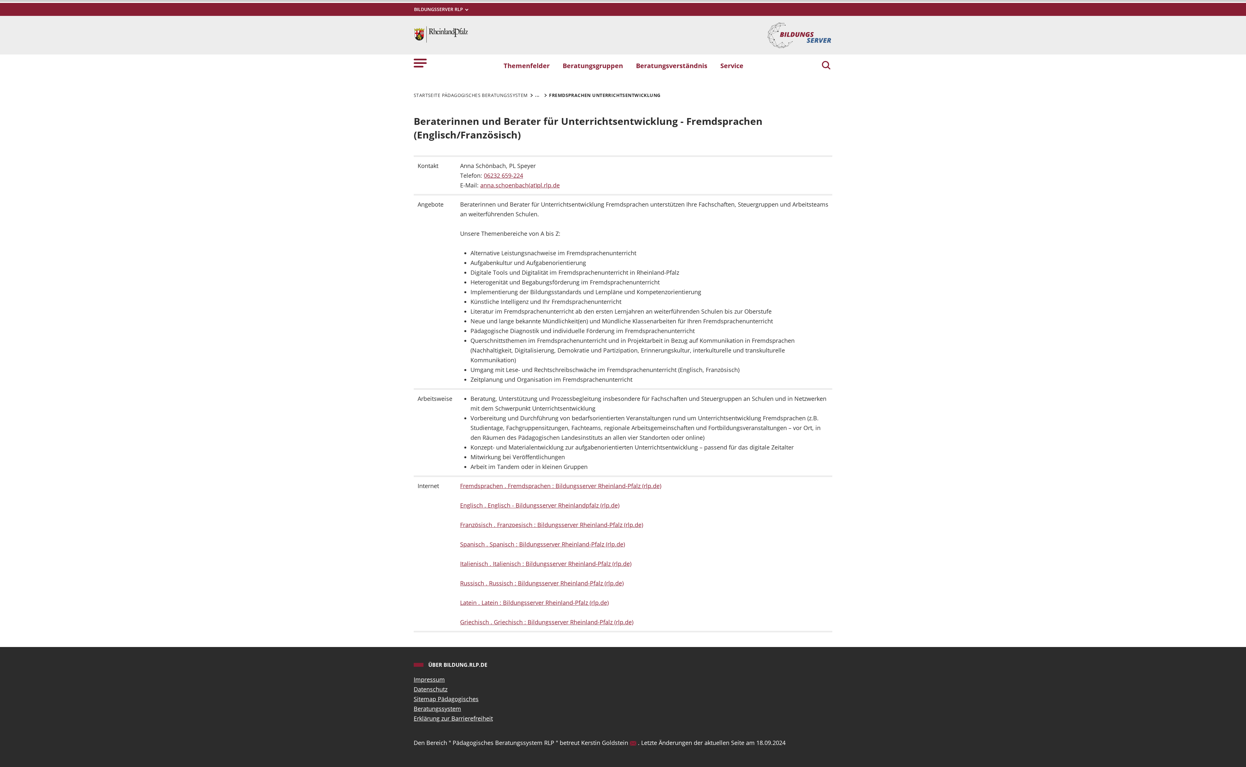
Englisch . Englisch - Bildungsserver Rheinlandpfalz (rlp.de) (539, 505)
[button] (420, 63)
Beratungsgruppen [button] (593, 65)
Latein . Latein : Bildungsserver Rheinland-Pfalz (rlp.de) (534, 602)
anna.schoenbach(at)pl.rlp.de (520, 185)
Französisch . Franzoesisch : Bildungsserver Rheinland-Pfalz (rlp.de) (551, 525)
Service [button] (731, 65)
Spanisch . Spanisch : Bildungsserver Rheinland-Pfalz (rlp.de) (542, 544)
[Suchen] (826, 66)
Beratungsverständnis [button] (671, 65)
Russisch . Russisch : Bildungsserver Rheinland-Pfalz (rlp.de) (542, 583)
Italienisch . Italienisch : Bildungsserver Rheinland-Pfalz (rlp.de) (545, 564)
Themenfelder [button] (527, 65)
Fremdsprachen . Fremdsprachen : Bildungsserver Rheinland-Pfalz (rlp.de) (560, 486)
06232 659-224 (503, 175)
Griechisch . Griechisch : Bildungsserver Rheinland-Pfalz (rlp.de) (546, 622)
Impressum (429, 679)
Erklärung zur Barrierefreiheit (453, 718)
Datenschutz (430, 689)
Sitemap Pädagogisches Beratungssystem (446, 704)
